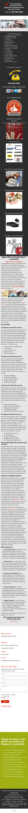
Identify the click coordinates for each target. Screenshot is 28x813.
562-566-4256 (17, 12)
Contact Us (20, 801)
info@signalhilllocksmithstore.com (10, 660)
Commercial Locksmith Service (14, 169)
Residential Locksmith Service (14, 190)
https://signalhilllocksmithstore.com (14, 796)
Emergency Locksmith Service (14, 236)
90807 (16, 621)
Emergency (7, 801)
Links (25, 803)
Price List (15, 803)
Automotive (23, 799)
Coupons (14, 801)
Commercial (16, 799)
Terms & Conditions (6, 803)
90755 (12, 621)
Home (3, 799)
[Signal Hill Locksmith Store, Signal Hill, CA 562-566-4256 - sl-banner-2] (14, 23)
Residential (8, 799)
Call (14, 811)
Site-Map (20, 803)
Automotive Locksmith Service (14, 213)
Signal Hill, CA (10, 261)
